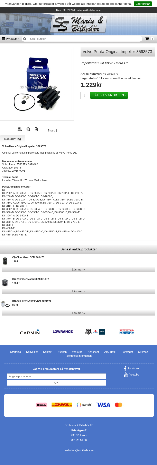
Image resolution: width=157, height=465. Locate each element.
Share (51, 130)
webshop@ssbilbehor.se (89, 10)
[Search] (24, 39)
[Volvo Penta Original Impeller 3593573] (37, 83)
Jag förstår (143, 3)
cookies (26, 3)
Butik (58, 10)
